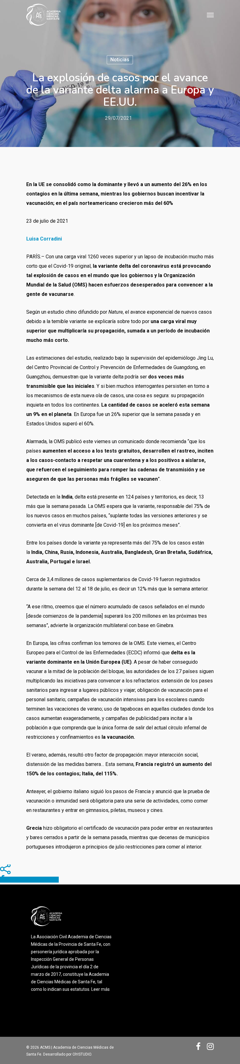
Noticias (119, 60)
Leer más (100, 989)
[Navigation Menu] (210, 15)
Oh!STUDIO (81, 1054)
